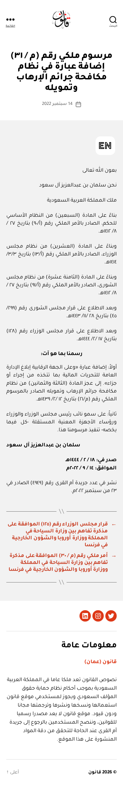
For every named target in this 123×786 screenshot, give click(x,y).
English (105, 145)
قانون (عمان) (101, 662)
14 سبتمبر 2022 (57, 104)
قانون (94, 772)
